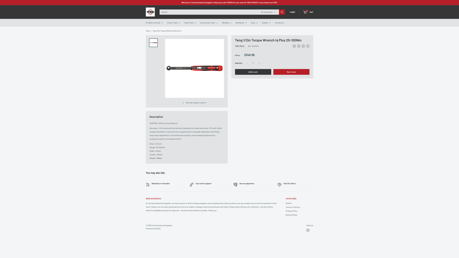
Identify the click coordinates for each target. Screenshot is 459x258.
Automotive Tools (207, 23)
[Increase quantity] (259, 63)
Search (289, 203)
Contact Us (279, 23)
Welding (225, 23)
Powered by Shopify (153, 229)
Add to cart (253, 72)
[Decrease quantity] (246, 63)
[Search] (282, 12)
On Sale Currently (153, 23)
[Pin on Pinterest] (298, 46)
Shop (253, 23)
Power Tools (172, 23)
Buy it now (291, 72)
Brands (265, 23)
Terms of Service (293, 207)
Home (148, 31)
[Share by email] (307, 46)
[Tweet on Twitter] (303, 46)
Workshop (240, 23)
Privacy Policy (291, 211)
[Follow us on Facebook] (308, 230)
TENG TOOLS (239, 46)
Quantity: (239, 63)
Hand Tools (189, 23)
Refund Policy (291, 215)
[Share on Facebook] (294, 46)
